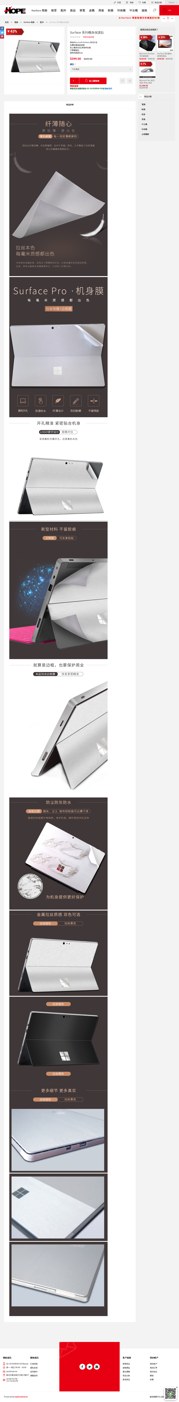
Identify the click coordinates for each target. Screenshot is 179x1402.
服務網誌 (126, 1368)
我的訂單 (153, 1368)
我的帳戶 (153, 1364)
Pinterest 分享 (2, 37)
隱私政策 (34, 1368)
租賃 (143, 114)
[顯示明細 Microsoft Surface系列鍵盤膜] (147, 47)
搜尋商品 (126, 1364)
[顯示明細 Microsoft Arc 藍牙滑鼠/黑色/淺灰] (147, 75)
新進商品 (126, 1379)
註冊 (119, 2)
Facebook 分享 (2, 28)
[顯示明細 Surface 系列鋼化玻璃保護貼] (165, 47)
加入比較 (130, 81)
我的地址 (153, 1372)
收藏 (152, 1379)
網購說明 (34, 1376)
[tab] (70, 104)
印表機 (144, 129)
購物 (152, 1376)
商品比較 (158, 2)
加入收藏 (123, 81)
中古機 (144, 124)
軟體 (143, 109)
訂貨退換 (34, 1364)
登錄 (131, 2)
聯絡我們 (108, 89)
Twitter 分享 (2, 33)
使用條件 (34, 1372)
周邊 (143, 119)
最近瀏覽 (126, 1372)
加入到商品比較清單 (150, 55)
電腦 (143, 104)
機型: (72, 64)
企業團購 (145, 134)
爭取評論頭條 (88, 37)
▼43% (12, 31)
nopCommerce (21, 1397)
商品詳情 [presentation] (70, 105)
